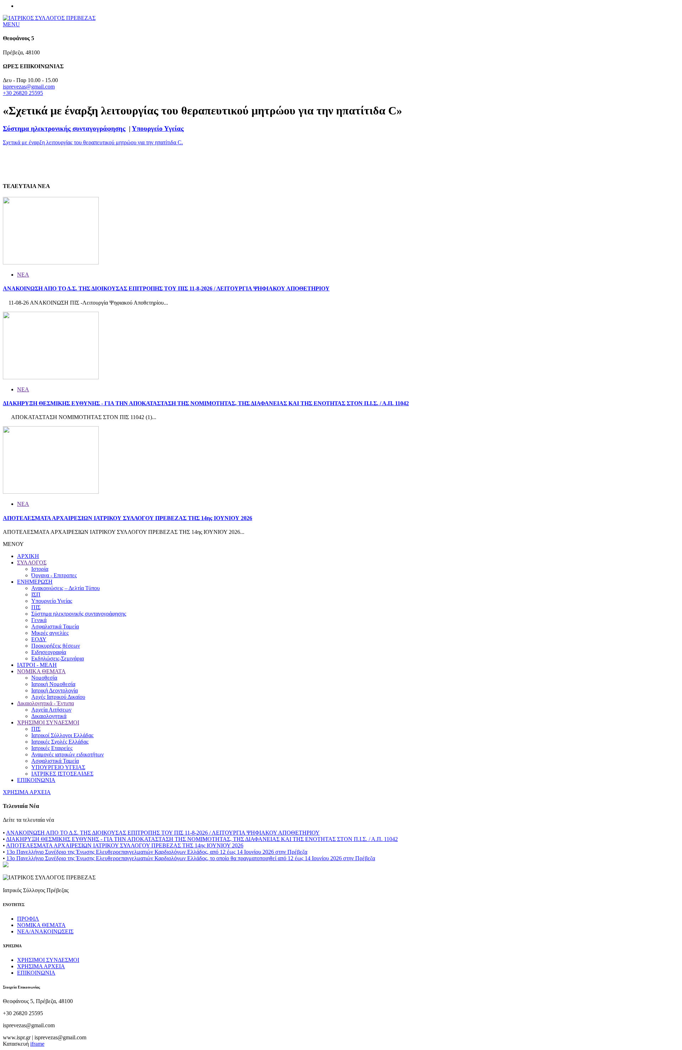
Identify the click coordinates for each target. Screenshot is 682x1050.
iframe (37, 1044)
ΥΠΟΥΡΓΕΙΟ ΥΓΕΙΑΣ (58, 767)
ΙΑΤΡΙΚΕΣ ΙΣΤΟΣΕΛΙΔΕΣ (62, 774)
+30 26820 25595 (23, 93)
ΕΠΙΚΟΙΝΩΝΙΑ (36, 780)
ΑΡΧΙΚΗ (28, 556)
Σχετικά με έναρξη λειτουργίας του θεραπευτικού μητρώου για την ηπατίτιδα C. (93, 142)
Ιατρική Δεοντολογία (54, 690)
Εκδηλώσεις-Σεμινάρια (57, 658)
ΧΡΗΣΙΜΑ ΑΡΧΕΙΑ (27, 792)
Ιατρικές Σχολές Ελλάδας (59, 742)
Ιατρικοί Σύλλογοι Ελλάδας (62, 735)
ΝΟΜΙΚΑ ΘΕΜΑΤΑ (41, 671)
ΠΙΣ (35, 607)
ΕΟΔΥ (39, 639)
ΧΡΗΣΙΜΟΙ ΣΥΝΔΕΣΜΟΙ (48, 722)
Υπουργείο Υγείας (158, 128)
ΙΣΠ (35, 594)
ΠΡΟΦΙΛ (28, 919)
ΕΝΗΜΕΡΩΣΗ (35, 582)
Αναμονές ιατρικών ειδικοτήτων (67, 754)
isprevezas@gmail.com (29, 87)
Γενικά (39, 620)
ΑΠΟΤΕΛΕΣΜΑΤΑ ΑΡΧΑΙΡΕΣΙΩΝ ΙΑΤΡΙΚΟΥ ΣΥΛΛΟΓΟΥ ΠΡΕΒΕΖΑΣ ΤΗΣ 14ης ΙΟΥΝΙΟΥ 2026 (127, 518)
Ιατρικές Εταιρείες (51, 748)
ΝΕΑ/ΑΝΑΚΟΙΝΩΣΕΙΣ (45, 931)
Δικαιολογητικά (48, 716)
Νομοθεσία (44, 678)
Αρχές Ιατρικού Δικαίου (58, 697)
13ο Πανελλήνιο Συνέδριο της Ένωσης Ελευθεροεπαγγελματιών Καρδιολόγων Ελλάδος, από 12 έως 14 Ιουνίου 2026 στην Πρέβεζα (156, 852)
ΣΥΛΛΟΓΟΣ (32, 562)
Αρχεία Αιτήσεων (51, 710)
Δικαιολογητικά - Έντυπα (45, 703)
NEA (23, 275)
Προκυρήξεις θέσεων (55, 646)
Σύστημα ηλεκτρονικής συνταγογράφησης (64, 128)
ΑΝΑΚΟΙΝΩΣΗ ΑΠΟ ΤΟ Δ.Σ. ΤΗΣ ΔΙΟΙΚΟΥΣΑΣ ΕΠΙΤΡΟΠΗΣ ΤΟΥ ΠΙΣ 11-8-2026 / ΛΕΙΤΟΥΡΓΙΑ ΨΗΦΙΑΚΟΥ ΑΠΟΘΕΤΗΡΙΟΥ (166, 288)
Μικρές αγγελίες (50, 633)
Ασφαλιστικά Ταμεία (55, 626)
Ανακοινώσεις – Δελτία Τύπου (65, 588)
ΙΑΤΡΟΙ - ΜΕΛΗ (37, 665)
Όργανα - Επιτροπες (54, 575)
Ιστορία (39, 569)
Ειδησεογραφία (48, 652)
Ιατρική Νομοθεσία (53, 684)
